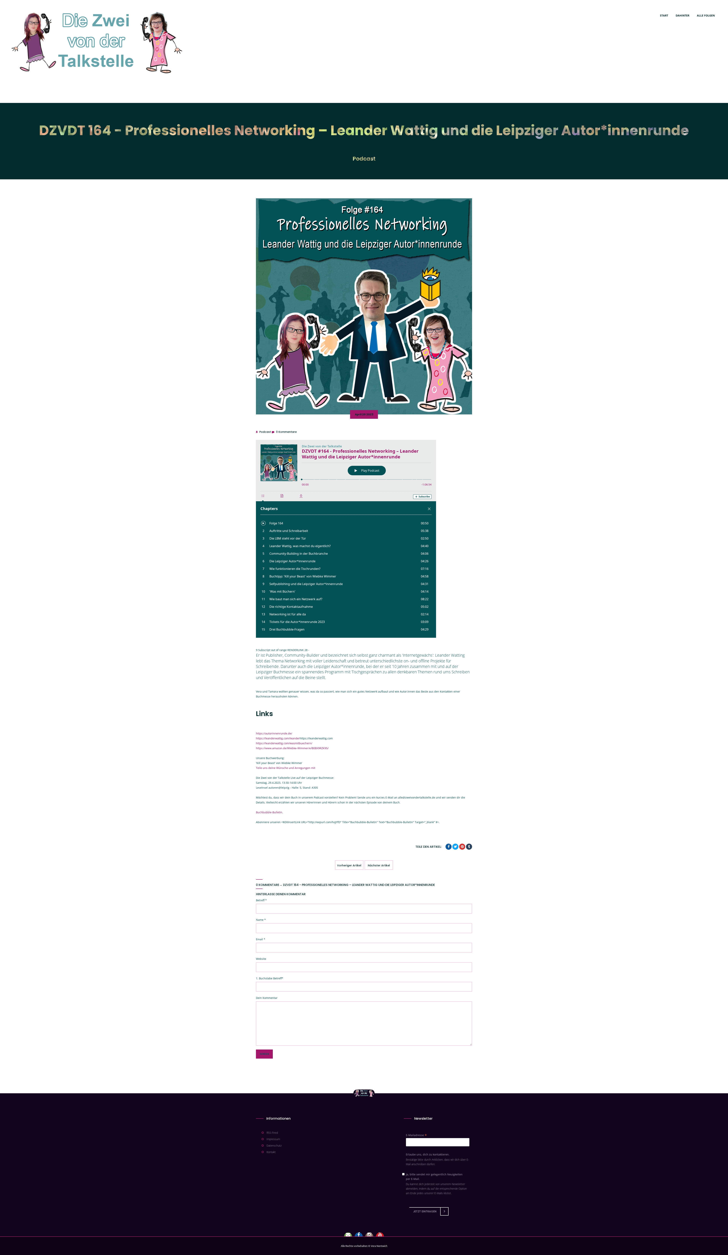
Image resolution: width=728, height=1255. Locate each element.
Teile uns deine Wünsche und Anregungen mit (285, 768)
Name (261, 920)
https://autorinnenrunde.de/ (274, 733)
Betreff (261, 900)
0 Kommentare (286, 432)
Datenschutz (274, 1145)
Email (260, 939)
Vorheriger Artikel (349, 865)
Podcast (364, 158)
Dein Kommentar (267, 998)
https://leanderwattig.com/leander (278, 738)
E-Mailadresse (416, 1135)
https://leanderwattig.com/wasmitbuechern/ (284, 743)
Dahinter (682, 15)
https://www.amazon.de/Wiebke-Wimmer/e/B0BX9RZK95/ (292, 748)
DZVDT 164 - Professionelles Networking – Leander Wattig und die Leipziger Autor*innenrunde (359, 885)
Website (261, 959)
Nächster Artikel (379, 865)
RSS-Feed (272, 1132)
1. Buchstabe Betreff (269, 978)
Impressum (273, 1139)
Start (664, 15)
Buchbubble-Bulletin (269, 812)
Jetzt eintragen (424, 1211)
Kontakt (271, 1152)
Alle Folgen (706, 15)
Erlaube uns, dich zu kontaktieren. (428, 1154)
